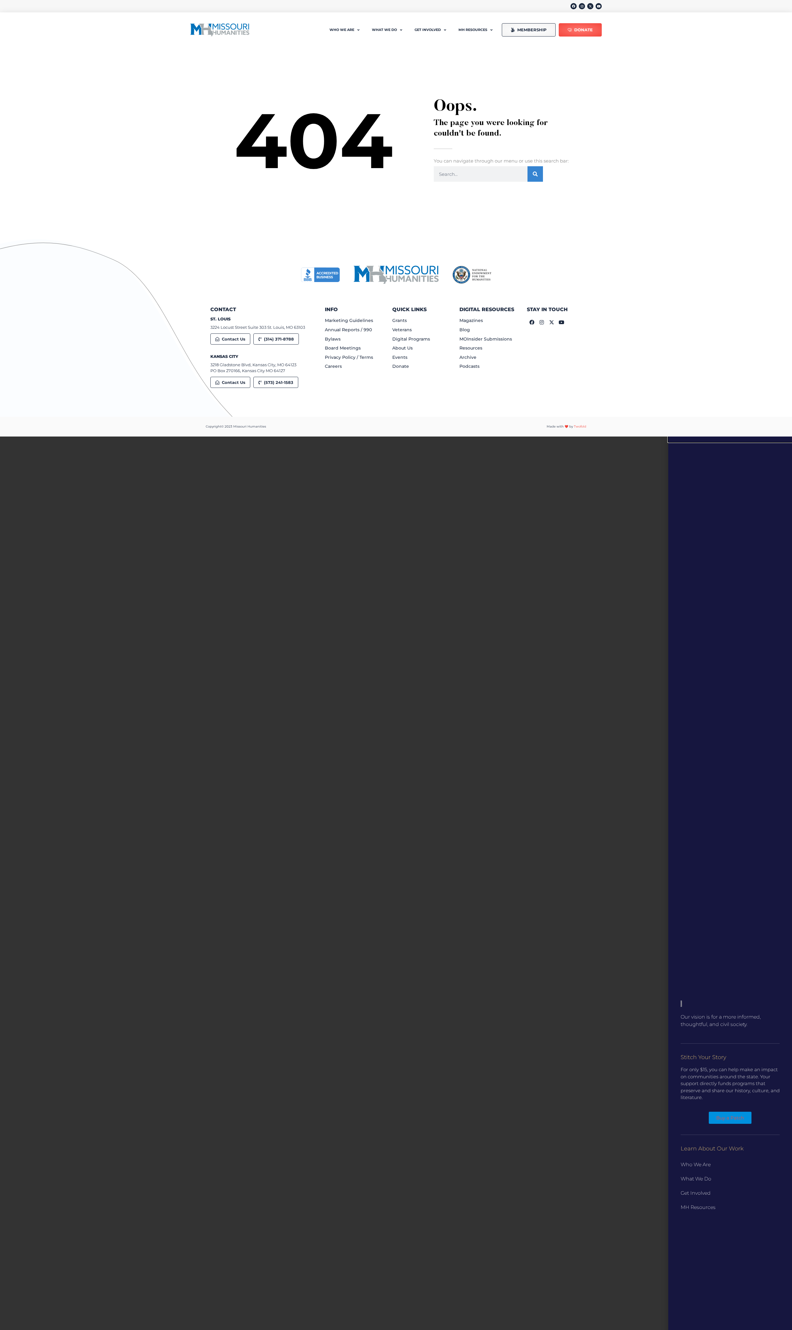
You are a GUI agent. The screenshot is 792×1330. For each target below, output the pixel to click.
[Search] (535, 174)
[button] (730, 439)
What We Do (696, 1179)
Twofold (580, 426)
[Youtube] (599, 6)
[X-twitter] (590, 6)
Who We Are (696, 1164)
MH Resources (698, 1207)
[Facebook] (573, 6)
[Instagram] (582, 6)
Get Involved (696, 1193)
